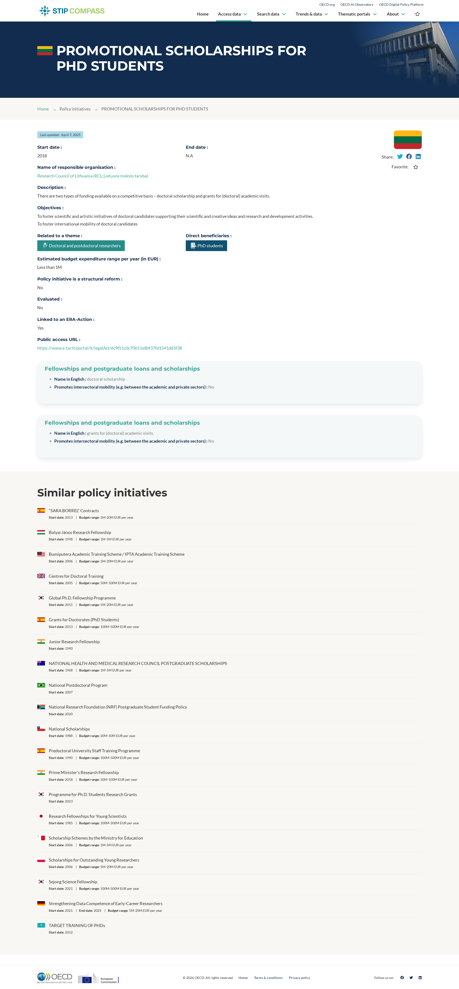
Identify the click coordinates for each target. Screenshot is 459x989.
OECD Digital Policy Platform (401, 4)
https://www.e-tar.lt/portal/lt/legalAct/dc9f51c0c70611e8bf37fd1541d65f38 (109, 348)
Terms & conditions (268, 978)
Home (43, 108)
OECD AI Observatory (356, 4)
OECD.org (327, 4)
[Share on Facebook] (409, 156)
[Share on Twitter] (400, 156)
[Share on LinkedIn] (418, 156)
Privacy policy (299, 978)
